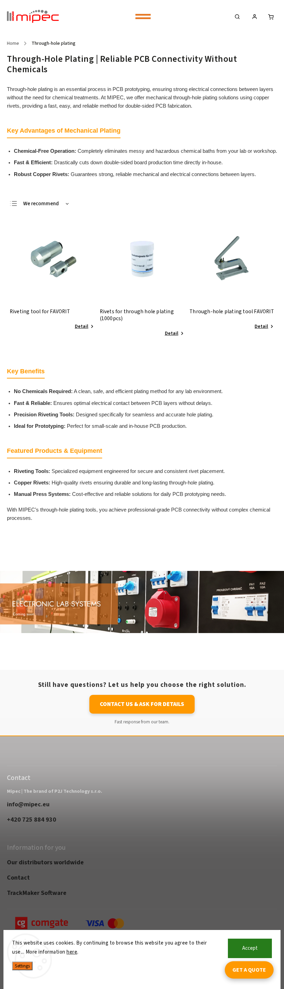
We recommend (41, 203)
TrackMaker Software (36, 892)
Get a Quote (249, 970)
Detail (81, 326)
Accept (250, 948)
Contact (18, 877)
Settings (22, 966)
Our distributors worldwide (45, 862)
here (71, 952)
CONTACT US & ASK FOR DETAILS (142, 704)
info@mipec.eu (28, 804)
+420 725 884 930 (31, 819)
